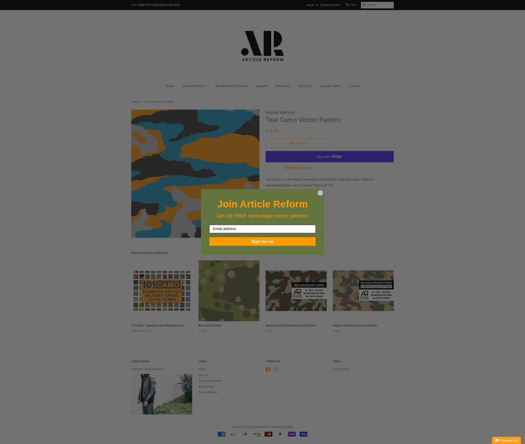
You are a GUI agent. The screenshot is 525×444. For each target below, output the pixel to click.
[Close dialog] (320, 193)
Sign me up (262, 241)
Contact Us (508, 440)
